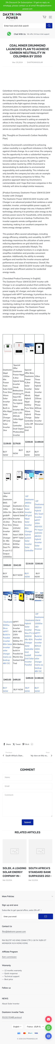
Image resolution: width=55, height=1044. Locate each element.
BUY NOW (6, 451)
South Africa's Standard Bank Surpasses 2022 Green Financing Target (15, 755)
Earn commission (9, 957)
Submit (27, 822)
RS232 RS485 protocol (12, 1017)
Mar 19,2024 (7, 880)
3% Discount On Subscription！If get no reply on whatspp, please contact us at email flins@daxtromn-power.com (27, 5)
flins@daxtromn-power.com (14, 931)
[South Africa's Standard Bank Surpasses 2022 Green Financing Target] (40, 851)
